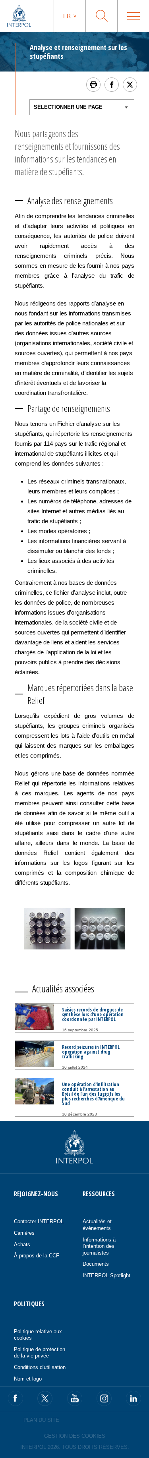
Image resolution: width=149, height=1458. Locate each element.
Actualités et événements (97, 1224)
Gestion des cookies (74, 1436)
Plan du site (41, 1420)
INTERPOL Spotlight (106, 1275)
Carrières (24, 1233)
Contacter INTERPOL (39, 1221)
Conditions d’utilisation (40, 1367)
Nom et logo (28, 1379)
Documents (96, 1264)
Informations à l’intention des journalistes (99, 1246)
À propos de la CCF (36, 1256)
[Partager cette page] (111, 84)
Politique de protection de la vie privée (39, 1352)
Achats (22, 1244)
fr (67, 16)
